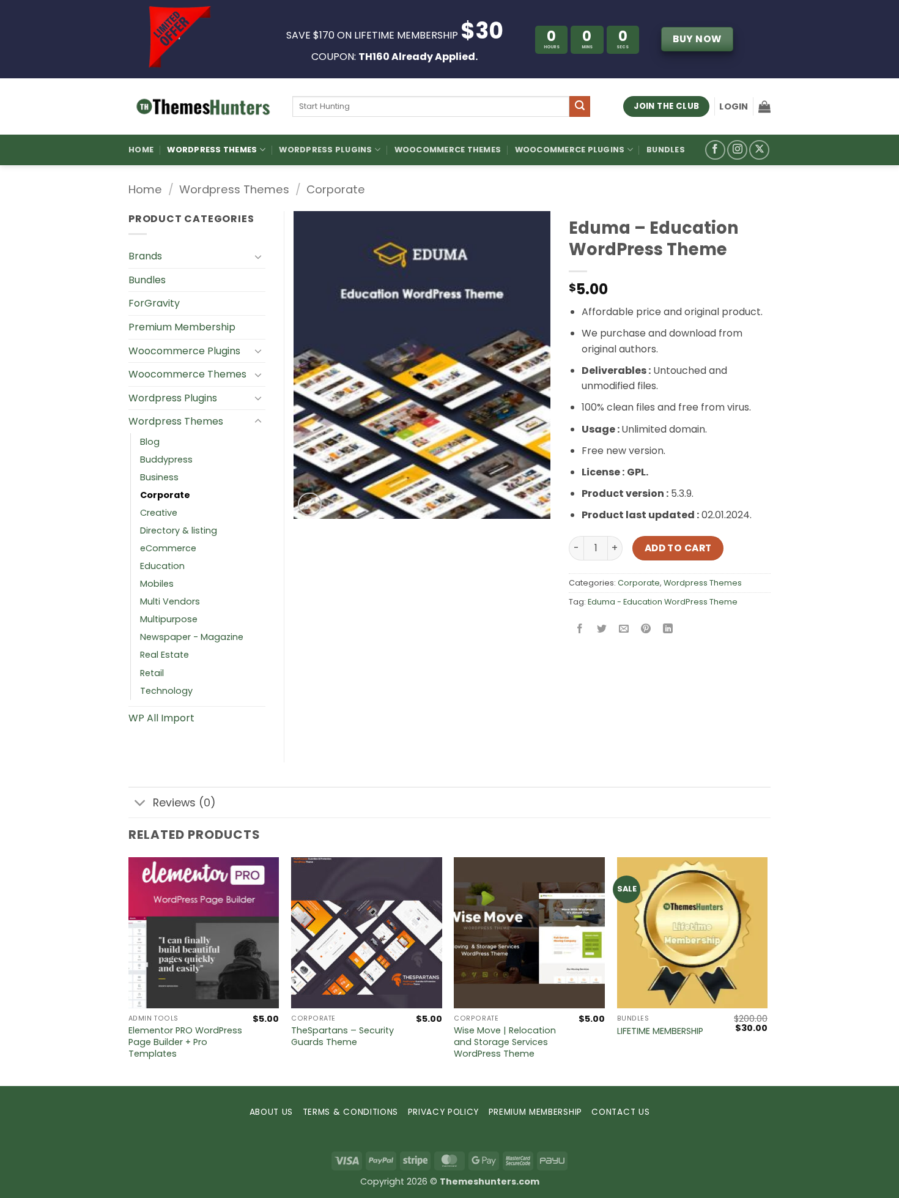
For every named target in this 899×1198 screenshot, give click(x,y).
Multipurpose (169, 619)
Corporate (335, 189)
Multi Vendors (170, 601)
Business (159, 477)
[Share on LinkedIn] (668, 629)
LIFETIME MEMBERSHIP (660, 1031)
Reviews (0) (184, 802)
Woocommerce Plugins (570, 149)
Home (141, 149)
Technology (166, 691)
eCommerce (168, 548)
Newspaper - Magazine (191, 637)
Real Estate (164, 655)
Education (162, 566)
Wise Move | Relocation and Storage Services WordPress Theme (505, 1042)
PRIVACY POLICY (443, 1112)
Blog (150, 442)
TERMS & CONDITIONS (350, 1112)
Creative (158, 513)
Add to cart (678, 547)
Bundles (665, 149)
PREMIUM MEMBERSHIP (535, 1112)
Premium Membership (181, 327)
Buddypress (166, 459)
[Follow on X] (759, 150)
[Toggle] (258, 256)
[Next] (767, 970)
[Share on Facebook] (580, 629)
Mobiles (157, 584)
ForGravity (154, 303)
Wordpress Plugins (172, 398)
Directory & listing (178, 530)
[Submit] (579, 106)
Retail (152, 673)
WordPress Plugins (325, 149)
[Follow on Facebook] (715, 150)
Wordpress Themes (234, 189)
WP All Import (161, 718)
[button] (733, 106)
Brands (145, 256)
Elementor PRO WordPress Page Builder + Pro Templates (185, 1042)
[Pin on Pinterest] (646, 629)
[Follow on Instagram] (737, 150)
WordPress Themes (212, 149)
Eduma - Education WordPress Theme (663, 602)
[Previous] (129, 970)
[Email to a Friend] (624, 629)
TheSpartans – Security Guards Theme (342, 1036)
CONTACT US (620, 1112)
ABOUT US (271, 1112)
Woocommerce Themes (447, 149)
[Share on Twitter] (602, 629)
